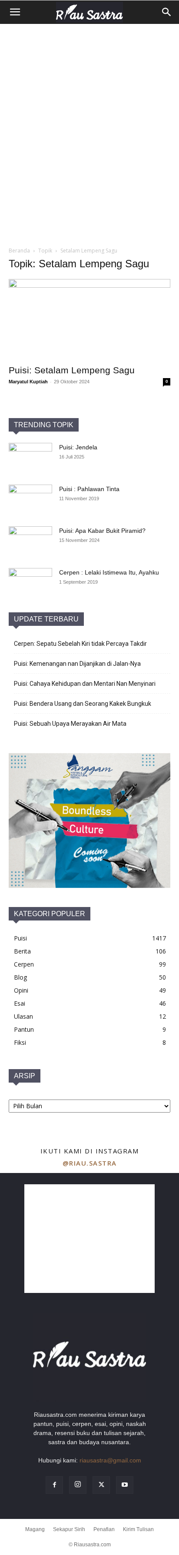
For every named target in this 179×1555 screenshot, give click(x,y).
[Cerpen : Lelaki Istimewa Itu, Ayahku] (30, 583)
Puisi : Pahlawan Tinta (89, 488)
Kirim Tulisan (138, 1529)
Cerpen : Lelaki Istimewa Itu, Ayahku (109, 572)
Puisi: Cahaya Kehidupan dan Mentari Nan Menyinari (85, 683)
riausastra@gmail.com (110, 1460)
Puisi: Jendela (78, 447)
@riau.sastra (90, 1163)
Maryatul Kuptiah (28, 381)
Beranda (19, 250)
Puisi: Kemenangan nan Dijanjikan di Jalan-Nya (77, 663)
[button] (15, 12)
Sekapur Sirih (69, 1529)
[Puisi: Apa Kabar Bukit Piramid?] (30, 541)
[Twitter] (101, 1485)
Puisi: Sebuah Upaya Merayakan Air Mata (70, 723)
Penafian (104, 1529)
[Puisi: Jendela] (30, 458)
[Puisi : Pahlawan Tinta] (30, 500)
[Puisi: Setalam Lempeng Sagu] (89, 319)
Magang (35, 1529)
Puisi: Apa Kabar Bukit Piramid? (102, 530)
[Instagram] (77, 1485)
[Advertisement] (89, 117)
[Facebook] (54, 1485)
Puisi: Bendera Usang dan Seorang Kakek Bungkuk (82, 703)
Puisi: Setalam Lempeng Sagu (72, 370)
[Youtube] (124, 1485)
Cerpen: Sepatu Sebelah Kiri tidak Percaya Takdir (80, 643)
